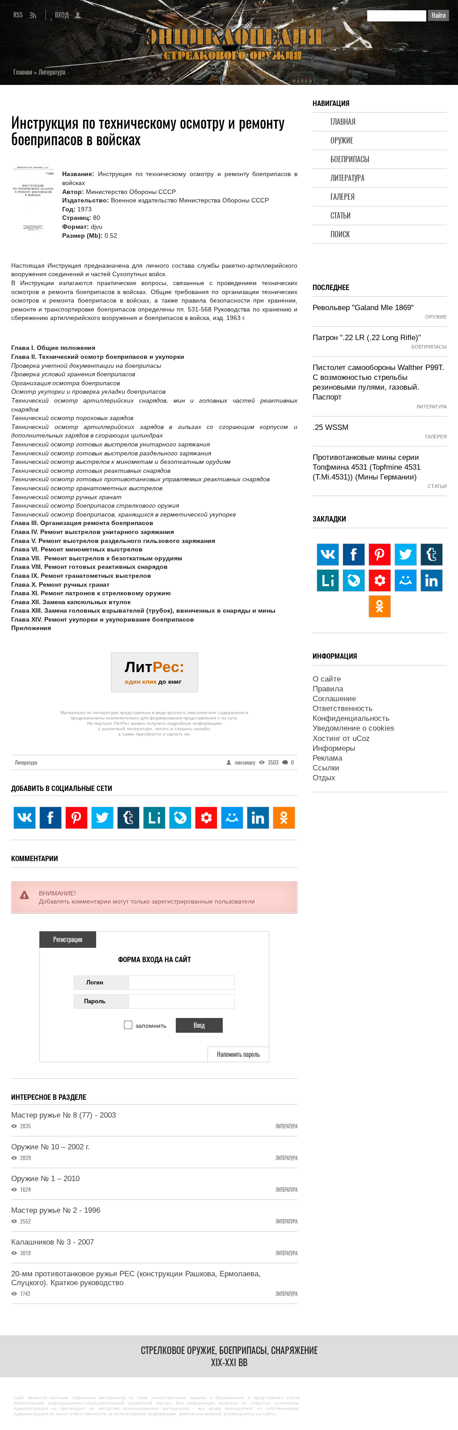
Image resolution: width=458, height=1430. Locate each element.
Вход (62, 15)
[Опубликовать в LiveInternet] (154, 818)
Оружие (342, 140)
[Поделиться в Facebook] (50, 818)
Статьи (341, 215)
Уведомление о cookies (353, 728)
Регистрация (67, 939)
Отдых (324, 778)
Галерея (343, 197)
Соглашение (334, 698)
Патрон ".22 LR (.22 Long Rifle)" (367, 337)
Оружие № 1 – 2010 (45, 1178)
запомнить (151, 1025)
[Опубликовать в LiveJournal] (180, 818)
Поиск (340, 234)
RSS (18, 15)
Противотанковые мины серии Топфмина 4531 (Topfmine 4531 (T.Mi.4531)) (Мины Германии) (366, 467)
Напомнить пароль (238, 1054)
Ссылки (326, 768)
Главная (343, 121)
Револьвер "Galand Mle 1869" (363, 307)
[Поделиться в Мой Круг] (206, 818)
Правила (328, 689)
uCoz (361, 738)
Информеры (334, 748)
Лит (154, 671)
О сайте (327, 679)
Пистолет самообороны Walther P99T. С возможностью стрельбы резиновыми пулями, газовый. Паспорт (378, 382)
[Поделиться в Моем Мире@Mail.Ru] (232, 818)
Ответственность (343, 708)
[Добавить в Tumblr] (128, 818)
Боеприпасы (350, 159)
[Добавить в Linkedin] (258, 818)
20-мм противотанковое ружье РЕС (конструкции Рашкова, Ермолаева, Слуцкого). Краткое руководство (136, 1278)
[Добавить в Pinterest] (76, 818)
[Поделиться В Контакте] (24, 818)
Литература (348, 178)
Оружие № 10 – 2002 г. (50, 1147)
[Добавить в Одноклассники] (284, 818)
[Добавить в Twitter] (102, 818)
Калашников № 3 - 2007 (52, 1242)
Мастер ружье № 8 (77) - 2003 (63, 1115)
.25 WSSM (330, 427)
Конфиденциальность (351, 718)
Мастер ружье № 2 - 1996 (55, 1210)
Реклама (327, 758)
